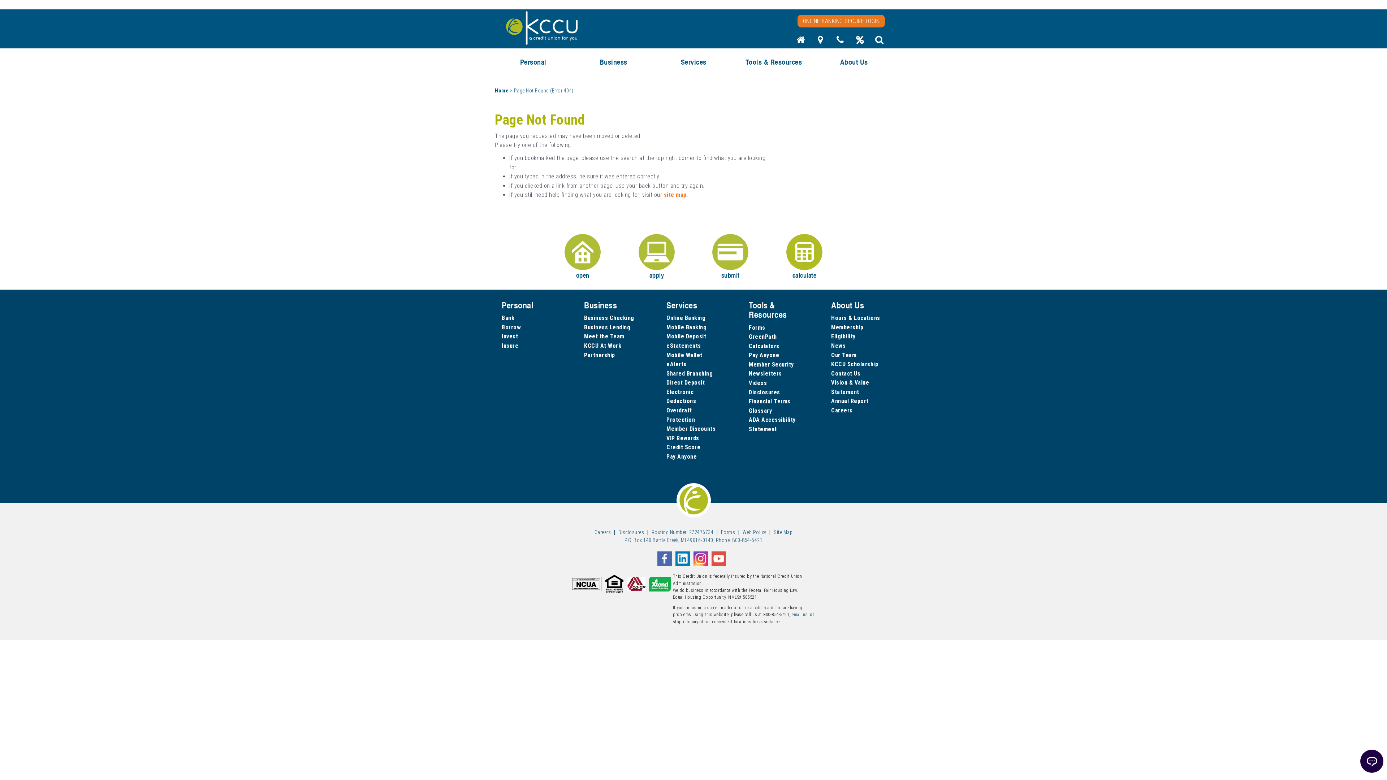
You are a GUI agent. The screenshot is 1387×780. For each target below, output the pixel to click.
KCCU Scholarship (854, 364)
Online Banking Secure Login (841, 21)
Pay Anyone (681, 456)
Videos (758, 383)
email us (800, 614)
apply (656, 275)
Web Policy (754, 532)
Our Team (843, 355)
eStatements (683, 345)
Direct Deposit (685, 382)
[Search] (879, 42)
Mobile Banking (686, 327)
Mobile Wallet (684, 355)
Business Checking (609, 318)
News (838, 345)
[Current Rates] (860, 42)
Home (502, 91)
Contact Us (845, 373)
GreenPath (763, 336)
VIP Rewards (682, 438)
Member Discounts (691, 428)
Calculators (764, 346)
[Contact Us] (840, 42)
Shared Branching (689, 373)
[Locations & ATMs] (821, 42)
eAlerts (676, 364)
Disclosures (764, 392)
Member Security (771, 364)
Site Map (783, 532)
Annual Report (850, 401)
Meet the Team (604, 336)
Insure (510, 345)
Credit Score (683, 447)
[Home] (801, 42)
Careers (842, 410)
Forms (757, 327)
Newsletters (765, 373)
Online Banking (685, 318)
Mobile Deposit (686, 336)
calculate (804, 275)
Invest (510, 336)
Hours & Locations (855, 318)
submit (730, 275)
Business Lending (607, 327)
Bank (508, 318)
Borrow (511, 327)
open (582, 275)
